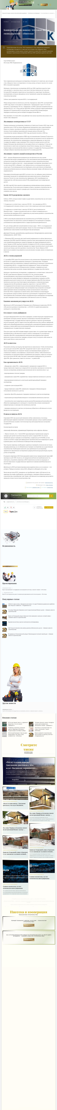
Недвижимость (10, 501)
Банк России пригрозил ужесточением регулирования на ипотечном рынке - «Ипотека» (24, 593)
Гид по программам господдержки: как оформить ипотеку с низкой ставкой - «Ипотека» (24, 589)
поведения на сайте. (36, 487)
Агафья (6, 21)
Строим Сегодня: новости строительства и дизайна (14, 13)
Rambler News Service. (49, 482)
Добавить (40, 507)
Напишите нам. (50, 487)
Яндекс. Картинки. (49, 485)
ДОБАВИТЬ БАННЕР (10, 566)
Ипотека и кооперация (33, 13)
